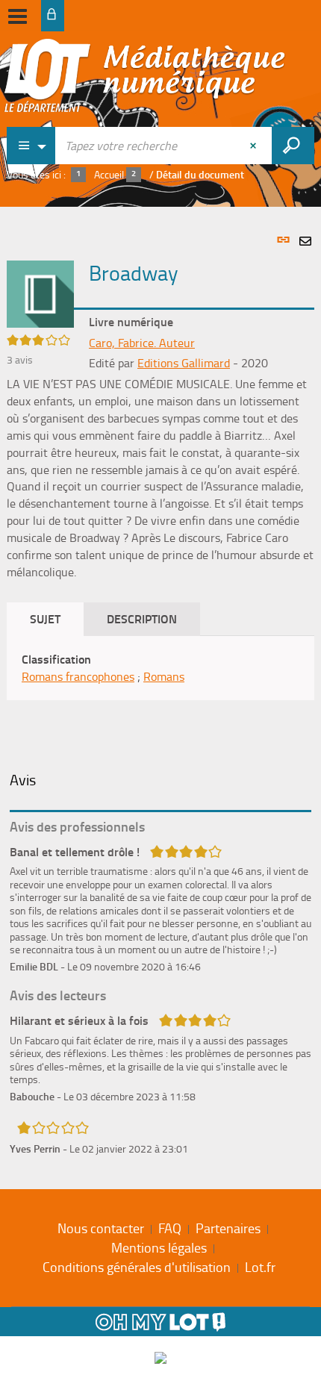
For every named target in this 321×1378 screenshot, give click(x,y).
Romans (163, 676)
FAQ (169, 1228)
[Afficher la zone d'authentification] (52, 15)
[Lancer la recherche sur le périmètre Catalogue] (293, 145)
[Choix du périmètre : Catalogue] (31, 145)
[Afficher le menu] (17, 16)
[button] (40, 292)
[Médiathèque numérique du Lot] (145, 80)
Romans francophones (78, 676)
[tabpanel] (160, 694)
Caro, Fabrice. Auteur (142, 342)
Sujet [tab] (45, 618)
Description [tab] (142, 618)
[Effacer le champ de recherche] (254, 145)
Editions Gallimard (183, 363)
